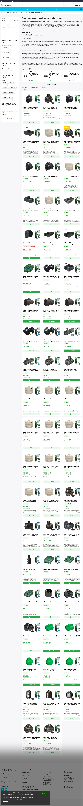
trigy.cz (2, 783)
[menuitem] (6, 9)
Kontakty (80, 1)
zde (21, 799)
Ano (4, 37)
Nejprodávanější (25, 87)
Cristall (14, 90)
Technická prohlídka (26, 774)
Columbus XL (13, 87)
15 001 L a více (6, 60)
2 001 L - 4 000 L (6, 50)
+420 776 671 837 (69, 771)
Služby (65, 1)
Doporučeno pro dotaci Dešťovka (10, 32)
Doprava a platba (26, 784)
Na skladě (6, 24)
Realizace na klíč (26, 772)
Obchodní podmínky (26, 787)
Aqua (5, 85)
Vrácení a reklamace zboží (28, 786)
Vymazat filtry (10, 118)
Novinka (10, 27)
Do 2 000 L (5, 47)
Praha (66, 786)
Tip (4, 29)
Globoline (11, 92)
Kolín (66, 789)
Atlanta (5, 82)
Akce (4, 27)
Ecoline (5, 92)
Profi (11, 97)
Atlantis (11, 82)
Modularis (10, 95)
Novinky (75, 1)
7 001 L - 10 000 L (7, 55)
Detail (32, 122)
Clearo (10, 85)
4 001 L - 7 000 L (6, 52)
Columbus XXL (6, 90)
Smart (10, 100)
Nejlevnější (32, 87)
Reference (70, 1)
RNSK (5, 100)
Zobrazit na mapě (69, 781)
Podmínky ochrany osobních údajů (30, 789)
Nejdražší (38, 87)
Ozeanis (5, 97)
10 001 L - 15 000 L (7, 57)
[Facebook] (2, 789)
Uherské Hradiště (69, 787)
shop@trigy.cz (68, 772)
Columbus (5, 87)
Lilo (4, 95)
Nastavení (5, 801)
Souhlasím (44, 793)
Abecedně (44, 87)
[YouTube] (6, 789)
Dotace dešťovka (26, 775)
